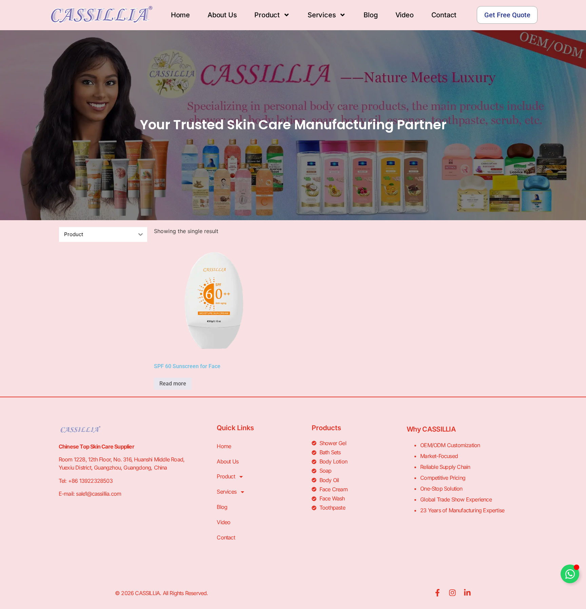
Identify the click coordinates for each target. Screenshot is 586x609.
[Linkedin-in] (467, 592)
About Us (222, 15)
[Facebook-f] (437, 592)
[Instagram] (452, 592)
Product (267, 15)
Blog (370, 15)
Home (180, 15)
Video (404, 15)
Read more (172, 383)
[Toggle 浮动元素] (570, 574)
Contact (444, 15)
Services (322, 15)
